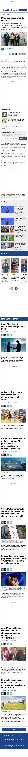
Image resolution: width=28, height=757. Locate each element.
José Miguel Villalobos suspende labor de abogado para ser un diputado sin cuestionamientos (11, 633)
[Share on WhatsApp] (19, 54)
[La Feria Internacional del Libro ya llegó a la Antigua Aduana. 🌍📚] (15, 265)
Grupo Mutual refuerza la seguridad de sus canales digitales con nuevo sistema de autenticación (12, 512)
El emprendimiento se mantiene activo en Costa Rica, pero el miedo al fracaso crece (16, 121)
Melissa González (6, 402)
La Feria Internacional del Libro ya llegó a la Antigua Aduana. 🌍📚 (15, 277)
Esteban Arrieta (6, 331)
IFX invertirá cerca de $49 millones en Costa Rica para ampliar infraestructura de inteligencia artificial (13, 444)
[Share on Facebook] (13, 54)
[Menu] (3, 10)
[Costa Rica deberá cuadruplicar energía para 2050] (13, 345)
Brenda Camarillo (6, 451)
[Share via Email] (21, 54)
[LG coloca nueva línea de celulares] (14, 39)
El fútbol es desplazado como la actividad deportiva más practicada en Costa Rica (13, 684)
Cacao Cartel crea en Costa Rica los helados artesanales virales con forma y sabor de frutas (20, 228)
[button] (23, 10)
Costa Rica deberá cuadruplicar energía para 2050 (13, 326)
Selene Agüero (10, 48)
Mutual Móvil (16, 546)
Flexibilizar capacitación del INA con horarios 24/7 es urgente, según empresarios (21, 245)
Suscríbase (21, 740)
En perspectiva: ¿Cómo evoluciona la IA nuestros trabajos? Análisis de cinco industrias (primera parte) (20, 210)
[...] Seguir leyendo (14, 361)
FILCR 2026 (5, 425)
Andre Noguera (6, 690)
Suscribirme (23, 138)
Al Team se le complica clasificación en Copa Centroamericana (14, 114)
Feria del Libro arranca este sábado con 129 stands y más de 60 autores (11, 396)
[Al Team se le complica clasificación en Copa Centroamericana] (4, 114)
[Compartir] (24, 54)
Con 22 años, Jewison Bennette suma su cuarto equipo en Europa (21, 237)
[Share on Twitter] (16, 54)
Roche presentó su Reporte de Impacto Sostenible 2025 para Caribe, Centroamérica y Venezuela (5, 279)
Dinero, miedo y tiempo (20, 218)
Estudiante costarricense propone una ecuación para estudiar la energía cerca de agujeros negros (13, 559)
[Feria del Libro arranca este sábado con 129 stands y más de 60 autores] (13, 416)
